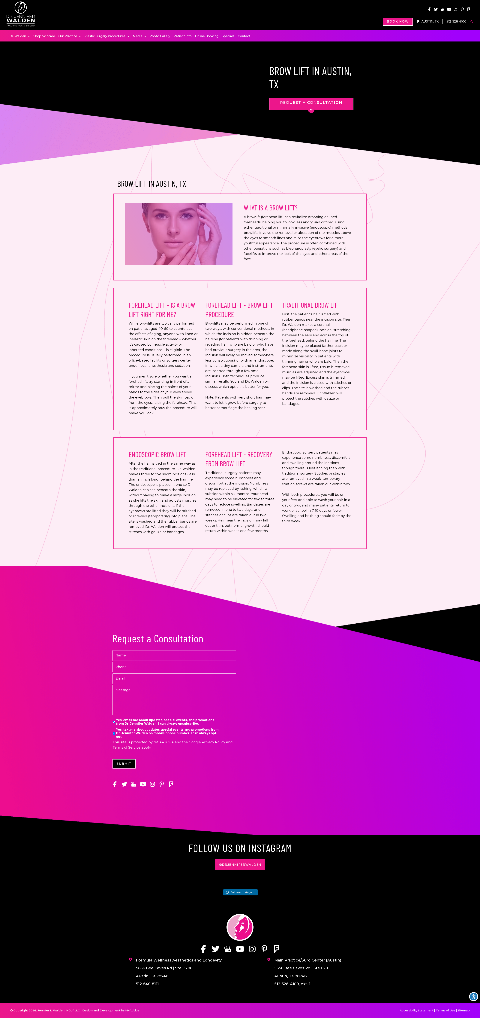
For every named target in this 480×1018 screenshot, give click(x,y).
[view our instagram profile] (455, 9)
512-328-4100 (456, 21)
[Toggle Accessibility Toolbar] (473, 996)
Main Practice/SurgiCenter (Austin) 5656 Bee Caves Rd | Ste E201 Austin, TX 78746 (307, 968)
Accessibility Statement (416, 1010)
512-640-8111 (147, 984)
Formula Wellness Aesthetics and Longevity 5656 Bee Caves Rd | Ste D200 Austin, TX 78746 (179, 968)
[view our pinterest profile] (462, 9)
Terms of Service (126, 747)
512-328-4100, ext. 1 (292, 984)
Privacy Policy (213, 742)
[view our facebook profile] (429, 9)
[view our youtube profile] (449, 9)
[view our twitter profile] (436, 9)
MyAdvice (132, 1010)
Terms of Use (445, 1010)
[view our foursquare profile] (469, 9)
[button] (398, 22)
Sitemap (464, 1010)
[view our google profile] (442, 9)
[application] (28, 36)
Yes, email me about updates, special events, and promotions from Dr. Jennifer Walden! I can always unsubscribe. (165, 721)
